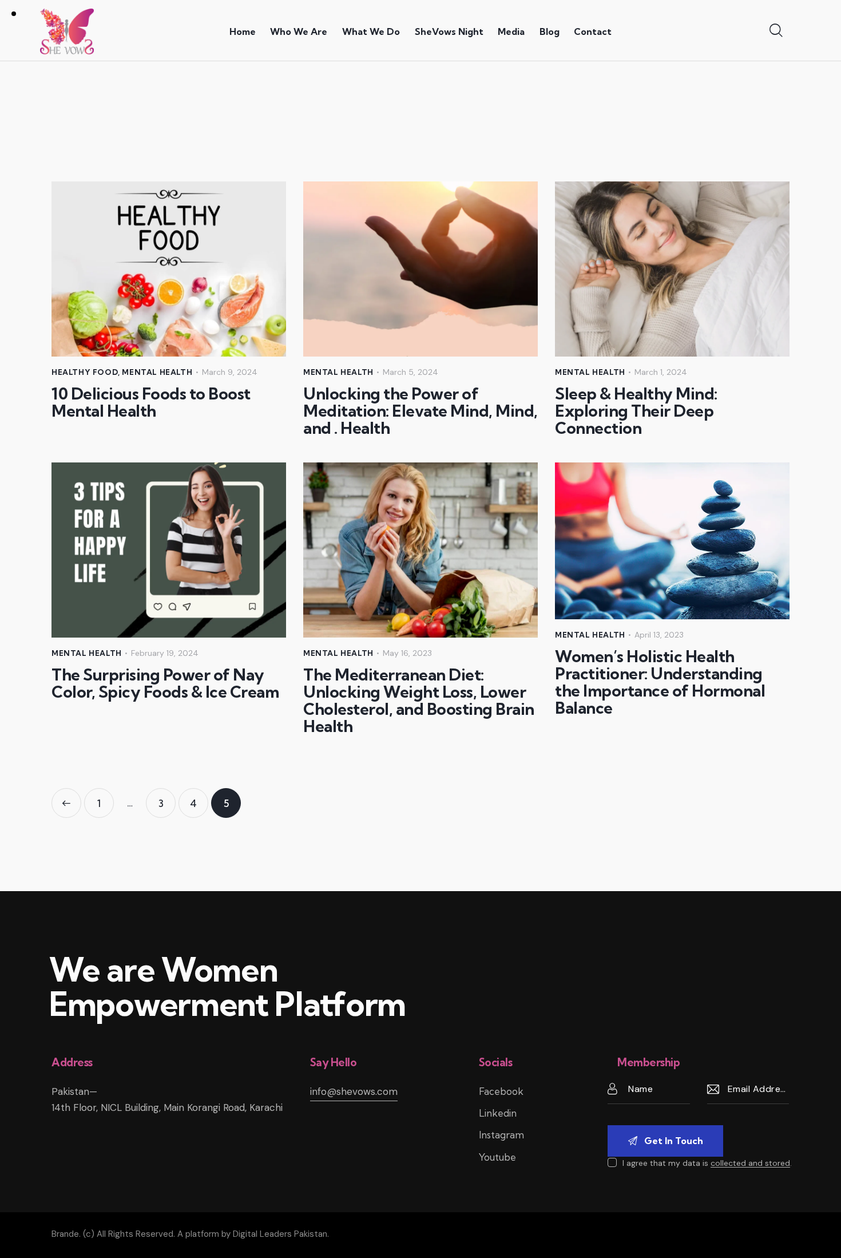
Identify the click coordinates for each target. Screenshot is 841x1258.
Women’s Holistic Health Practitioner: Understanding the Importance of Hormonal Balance (660, 682)
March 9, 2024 (229, 372)
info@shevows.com (354, 1091)
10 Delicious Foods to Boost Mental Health (151, 402)
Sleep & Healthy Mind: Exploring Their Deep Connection (636, 411)
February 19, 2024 (165, 653)
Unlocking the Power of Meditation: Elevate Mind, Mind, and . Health (420, 411)
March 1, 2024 (660, 372)
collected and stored (750, 1163)
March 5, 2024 (410, 372)
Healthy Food (84, 372)
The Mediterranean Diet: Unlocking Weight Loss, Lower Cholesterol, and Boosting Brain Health (418, 700)
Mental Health (157, 372)
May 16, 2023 (407, 653)
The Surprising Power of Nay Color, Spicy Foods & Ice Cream (165, 683)
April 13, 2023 (659, 635)
